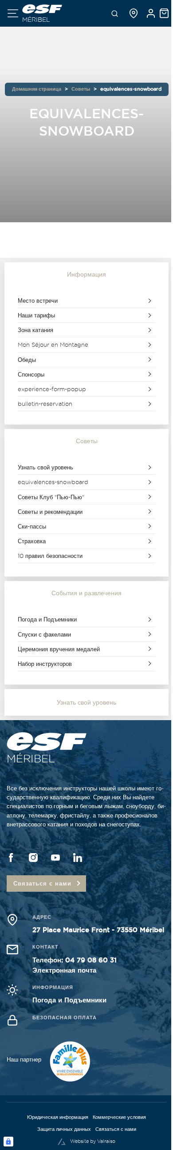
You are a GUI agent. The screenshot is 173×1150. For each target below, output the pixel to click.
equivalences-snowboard (53, 482)
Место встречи (38, 300)
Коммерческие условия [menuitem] (119, 1117)
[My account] (150, 13)
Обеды (27, 360)
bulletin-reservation (45, 404)
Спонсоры (31, 374)
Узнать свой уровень (45, 467)
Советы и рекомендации (50, 512)
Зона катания (35, 330)
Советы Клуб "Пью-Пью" (51, 497)
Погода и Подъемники (47, 619)
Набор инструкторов (45, 664)
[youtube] (55, 857)
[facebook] (11, 857)
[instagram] (33, 857)
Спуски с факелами (44, 634)
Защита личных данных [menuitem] (64, 1129)
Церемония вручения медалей (59, 649)
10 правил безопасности (50, 556)
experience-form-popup (52, 389)
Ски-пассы (32, 526)
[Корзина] (164, 13)
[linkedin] (77, 857)
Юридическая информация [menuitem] (57, 1117)
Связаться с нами (42, 883)
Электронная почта (64, 970)
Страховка (32, 541)
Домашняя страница (36, 89)
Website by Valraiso (92, 1141)
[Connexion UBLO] (8, 1141)
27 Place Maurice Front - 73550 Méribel (98, 930)
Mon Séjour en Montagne (53, 344)
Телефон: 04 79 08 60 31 (74, 960)
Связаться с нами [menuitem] (115, 1129)
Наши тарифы (36, 315)
